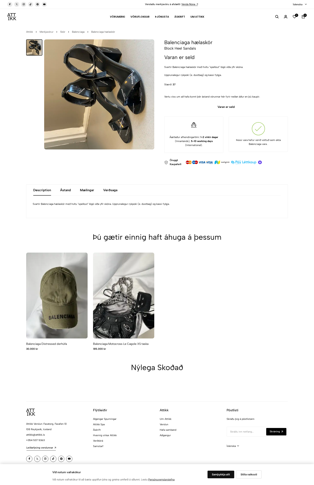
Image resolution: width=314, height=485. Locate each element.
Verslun (164, 424)
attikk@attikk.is (35, 434)
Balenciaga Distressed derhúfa (46, 344)
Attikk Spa (99, 424)
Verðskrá (98, 440)
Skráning (275, 431)
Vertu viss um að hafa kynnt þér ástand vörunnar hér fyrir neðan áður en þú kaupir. (212, 96)
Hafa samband (168, 429)
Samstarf (98, 446)
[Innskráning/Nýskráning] (285, 16)
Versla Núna (173, 4)
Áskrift (179, 17)
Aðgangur (165, 435)
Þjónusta (162, 17)
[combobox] (300, 4)
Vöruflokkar (140, 17)
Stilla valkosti (249, 474)
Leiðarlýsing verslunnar (39, 447)
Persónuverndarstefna (161, 479)
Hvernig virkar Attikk (105, 435)
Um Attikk (197, 17)
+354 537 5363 (35, 440)
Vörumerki (117, 17)
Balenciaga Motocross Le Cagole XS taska (120, 344)
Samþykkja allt (221, 474)
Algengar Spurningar (104, 419)
